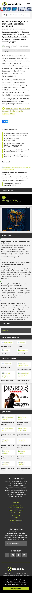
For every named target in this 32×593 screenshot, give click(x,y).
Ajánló (12, 29)
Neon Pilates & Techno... (24, 434)
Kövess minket (6, 323)
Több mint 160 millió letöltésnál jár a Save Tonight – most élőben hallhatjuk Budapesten (15, 264)
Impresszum (16, 502)
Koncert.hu (5, 330)
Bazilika (20, 111)
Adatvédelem (16, 515)
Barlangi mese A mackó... (24, 422)
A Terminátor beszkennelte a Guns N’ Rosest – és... (14, 173)
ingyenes (5, 114)
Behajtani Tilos (21, 354)
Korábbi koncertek (16, 513)
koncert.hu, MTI (20, 29)
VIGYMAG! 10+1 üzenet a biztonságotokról (12, 139)
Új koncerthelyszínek (9, 358)
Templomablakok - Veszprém (8, 422)
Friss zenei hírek (7, 235)
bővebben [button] (24, 584)
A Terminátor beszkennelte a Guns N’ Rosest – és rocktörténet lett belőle (16, 134)
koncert (12, 114)
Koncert (11, 510)
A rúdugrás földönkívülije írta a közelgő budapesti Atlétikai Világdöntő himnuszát (14, 145)
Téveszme (20, 346)
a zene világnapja (12, 108)
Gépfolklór (4, 354)
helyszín (21, 510)
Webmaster (16, 523)
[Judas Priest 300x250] (16, 230)
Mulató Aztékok (6, 346)
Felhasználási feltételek (16, 520)
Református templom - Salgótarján (8, 380)
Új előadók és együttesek (10, 337)
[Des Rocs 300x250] (16, 407)
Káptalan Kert (5, 367)
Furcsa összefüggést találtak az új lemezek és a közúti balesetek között (16, 155)
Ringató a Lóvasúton (7, 445)
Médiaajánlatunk (16, 505)
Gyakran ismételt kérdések (16, 508)
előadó (16, 510)
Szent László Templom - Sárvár (24, 369)
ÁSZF (16, 518)
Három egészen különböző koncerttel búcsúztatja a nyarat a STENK (16, 150)
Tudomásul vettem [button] (16, 588)
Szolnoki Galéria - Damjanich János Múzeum (24, 380)
